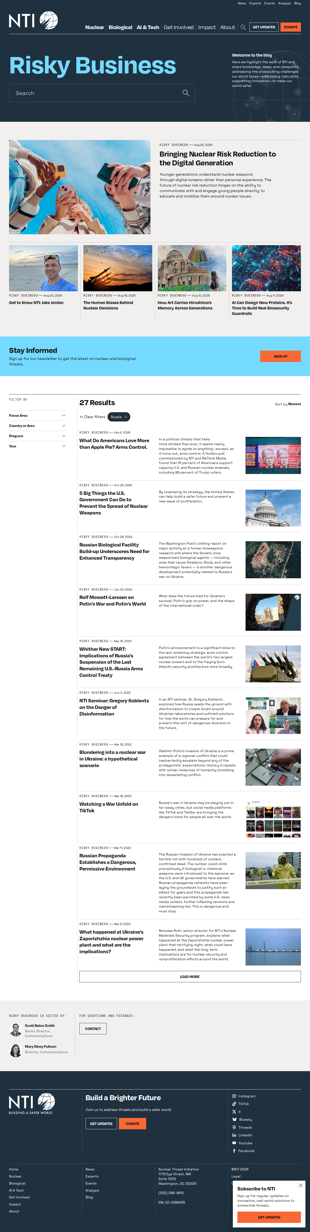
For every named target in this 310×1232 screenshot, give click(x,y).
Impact (207, 27)
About (227, 27)
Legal (236, 1176)
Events (269, 3)
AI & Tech (148, 26)
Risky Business (174, 145)
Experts (255, 3)
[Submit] (186, 93)
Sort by (281, 404)
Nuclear (94, 26)
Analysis (284, 3)
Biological (120, 26)
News (242, 3)
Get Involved (179, 27)
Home (13, 1169)
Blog (297, 3)
